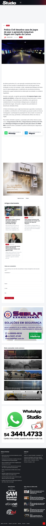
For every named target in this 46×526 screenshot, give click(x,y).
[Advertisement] (23, 13)
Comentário (7, 272)
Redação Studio (9, 37)
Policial (8, 25)
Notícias (19, 523)
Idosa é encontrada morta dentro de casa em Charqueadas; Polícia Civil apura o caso (13, 248)
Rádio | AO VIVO (4, 523)
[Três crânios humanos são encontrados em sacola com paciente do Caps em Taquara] (32, 211)
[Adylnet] (11, 512)
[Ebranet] (11, 504)
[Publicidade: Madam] (23, 179)
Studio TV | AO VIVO (13, 523)
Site (5, 293)
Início (4, 25)
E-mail (6, 288)
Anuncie (23, 523)
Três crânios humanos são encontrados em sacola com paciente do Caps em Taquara (32, 221)
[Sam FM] (11, 495)
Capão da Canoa (20, 198)
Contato (28, 523)
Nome (6, 283)
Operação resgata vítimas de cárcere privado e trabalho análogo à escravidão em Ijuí (13, 221)
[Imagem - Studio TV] (23, 424)
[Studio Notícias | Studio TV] (9, 2)
